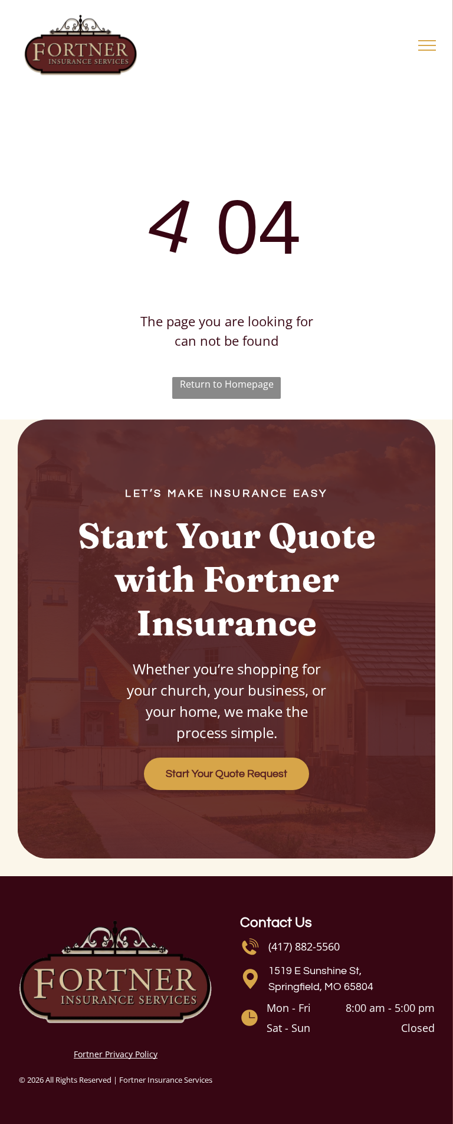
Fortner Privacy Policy (115, 1054)
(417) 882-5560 (304, 946)
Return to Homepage (227, 384)
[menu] (427, 45)
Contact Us (276, 922)
